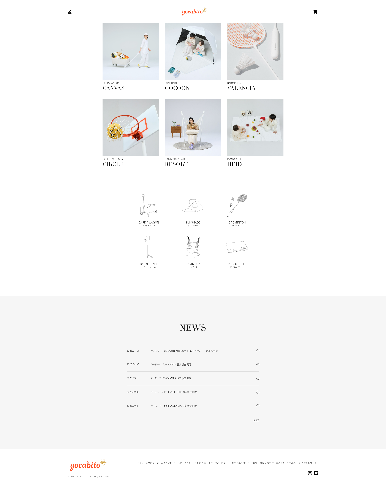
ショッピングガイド (183, 463)
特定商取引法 (239, 463)
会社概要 (252, 463)
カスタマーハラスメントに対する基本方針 (296, 463)
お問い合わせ (267, 463)
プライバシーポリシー (219, 463)
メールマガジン (164, 463)
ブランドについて (146, 463)
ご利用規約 (200, 463)
